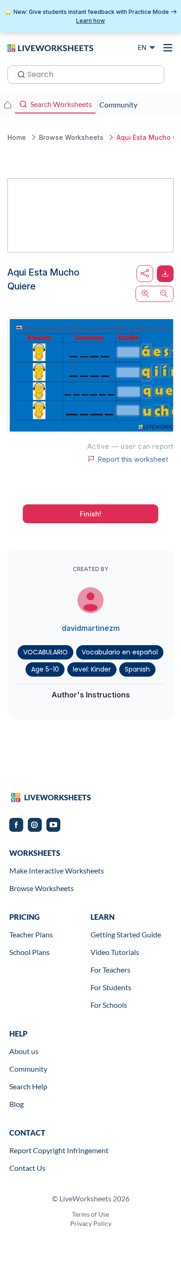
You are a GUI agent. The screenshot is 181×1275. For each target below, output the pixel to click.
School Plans (29, 952)
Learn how (90, 20)
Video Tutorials (114, 952)
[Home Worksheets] (7, 104)
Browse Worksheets (41, 888)
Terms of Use (90, 1214)
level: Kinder (92, 669)
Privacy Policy (90, 1223)
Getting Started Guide (125, 934)
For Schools (108, 1004)
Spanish (137, 669)
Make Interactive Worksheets (56, 870)
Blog (16, 1103)
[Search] (18, 73)
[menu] (168, 47)
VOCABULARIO (45, 652)
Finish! (90, 514)
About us (24, 1051)
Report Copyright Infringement (59, 1150)
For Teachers (110, 969)
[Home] (50, 47)
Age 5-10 (45, 669)
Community (28, 1068)
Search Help (28, 1086)
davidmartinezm (91, 628)
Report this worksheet (132, 459)
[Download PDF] (165, 273)
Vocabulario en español (120, 652)
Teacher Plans (31, 934)
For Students (110, 987)
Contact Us (27, 1167)
